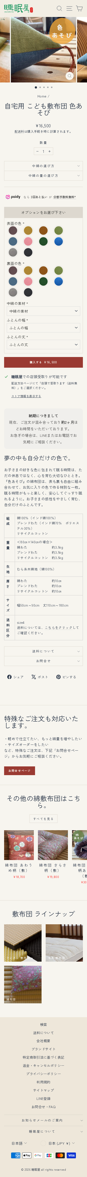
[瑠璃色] (13, 281)
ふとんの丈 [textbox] (17, 336)
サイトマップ (43, 1090)
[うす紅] (28, 241)
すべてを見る (43, 819)
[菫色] (13, 270)
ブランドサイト (43, 1049)
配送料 (19, 131)
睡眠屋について (42, 1131)
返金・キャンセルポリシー (44, 1065)
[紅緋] (43, 230)
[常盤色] (43, 281)
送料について (43, 651)
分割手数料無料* (64, 197)
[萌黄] (58, 230)
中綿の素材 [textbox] (17, 303)
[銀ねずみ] (13, 252)
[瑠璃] (13, 241)
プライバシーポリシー (43, 1073)
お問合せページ (19, 770)
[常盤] (43, 241)
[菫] (13, 230)
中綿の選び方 (43, 165)
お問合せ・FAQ (43, 1106)
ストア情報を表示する (26, 396)
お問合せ (43, 660)
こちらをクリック (58, 627)
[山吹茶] (28, 230)
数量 (43, 142)
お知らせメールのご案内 (42, 1120)
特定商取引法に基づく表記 (44, 1057)
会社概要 (43, 1040)
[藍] (58, 241)
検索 (43, 1024)
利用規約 (43, 1082)
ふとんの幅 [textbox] (17, 320)
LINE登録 (43, 1098)
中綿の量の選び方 (44, 175)
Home (42, 96)
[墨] (28, 252)
